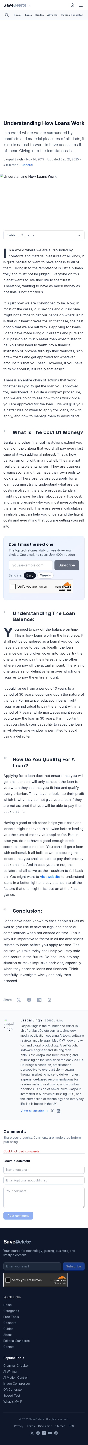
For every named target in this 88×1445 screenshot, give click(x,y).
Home (7, 1305)
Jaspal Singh (13, 159)
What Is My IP (12, 1401)
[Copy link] (49, 1000)
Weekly (45, 575)
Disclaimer (44, 1426)
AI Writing (10, 1371)
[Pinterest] (56, 1433)
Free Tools (11, 1317)
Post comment (18, 1215)
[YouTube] (50, 1433)
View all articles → (34, 1111)
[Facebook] (38, 1433)
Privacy (18, 1426)
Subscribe (67, 565)
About (7, 1335)
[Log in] (72, 5)
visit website (50, 876)
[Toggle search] (6, 15)
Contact (8, 1347)
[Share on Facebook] (29, 1000)
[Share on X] (19, 1000)
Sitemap (60, 1426)
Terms (31, 1426)
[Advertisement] (44, 71)
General (27, 165)
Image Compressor (16, 1383)
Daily (29, 575)
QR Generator (13, 1389)
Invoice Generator (72, 14)
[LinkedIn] (44, 1433)
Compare (9, 1323)
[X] (32, 1433)
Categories (11, 1311)
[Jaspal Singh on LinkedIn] (58, 1111)
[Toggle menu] (81, 5)
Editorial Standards (16, 1341)
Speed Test (11, 1395)
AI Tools (52, 14)
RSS (71, 1426)
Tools (28, 14)
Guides (39, 14)
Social (17, 14)
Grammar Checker (16, 1365)
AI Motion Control (15, 1377)
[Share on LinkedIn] (39, 1000)
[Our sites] (29, 5)
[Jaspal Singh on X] (52, 1111)
